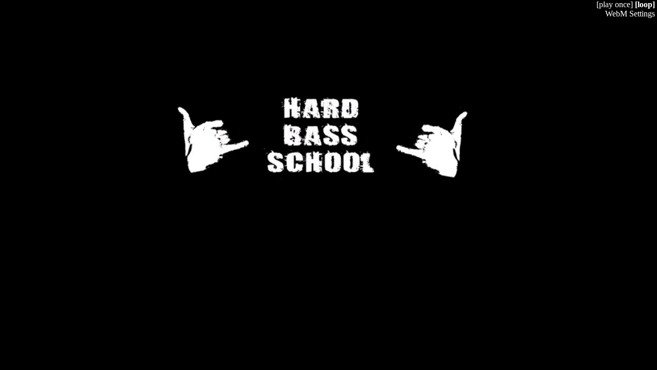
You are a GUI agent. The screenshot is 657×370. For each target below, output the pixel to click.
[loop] (645, 4)
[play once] (614, 4)
